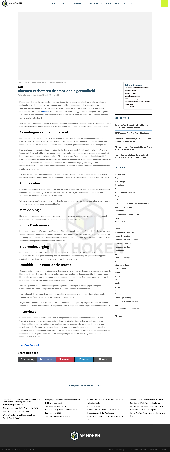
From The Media (94, 4)
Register (128, 4)
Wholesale (119, 316)
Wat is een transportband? (55, 406)
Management (120, 269)
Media (117, 276)
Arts (116, 178)
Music (117, 283)
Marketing (119, 272)
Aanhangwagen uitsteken (13, 405)
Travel (117, 312)
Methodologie (131, 93)
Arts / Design (120, 182)
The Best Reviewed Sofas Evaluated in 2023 (20, 408)
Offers (117, 287)
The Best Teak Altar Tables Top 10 (16, 412)
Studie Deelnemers (133, 96)
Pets (116, 291)
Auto (117, 189)
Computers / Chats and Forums (127, 214)
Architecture (120, 174)
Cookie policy (112, 4)
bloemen (45, 111)
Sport (117, 305)
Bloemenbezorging (133, 99)
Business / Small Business (126, 207)
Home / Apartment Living (125, 232)
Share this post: (137, 107)
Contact (64, 4)
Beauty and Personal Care (125, 193)
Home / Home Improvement (126, 240)
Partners (78, 4)
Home (53, 4)
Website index (153, 450)
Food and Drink (121, 222)
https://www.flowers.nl (29, 345)
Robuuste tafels (93, 406)
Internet (118, 254)
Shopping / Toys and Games (126, 301)
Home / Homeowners (123, 243)
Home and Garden (122, 247)
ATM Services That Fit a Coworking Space (132, 133)
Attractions (119, 185)
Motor (117, 280)
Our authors (134, 450)
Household (119, 251)
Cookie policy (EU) (121, 450)
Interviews (130, 104)
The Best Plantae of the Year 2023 (58, 416)
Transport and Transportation (127, 309)
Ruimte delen (131, 91)
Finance (118, 218)
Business (118, 200)
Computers (119, 211)
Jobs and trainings (122, 258)
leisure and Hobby (122, 265)
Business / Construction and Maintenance (132, 203)
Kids (117, 261)
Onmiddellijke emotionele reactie (138, 102)
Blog (117, 196)
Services (118, 294)
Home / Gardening (122, 236)
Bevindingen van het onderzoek (137, 88)
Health (20, 86)
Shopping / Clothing (123, 298)
